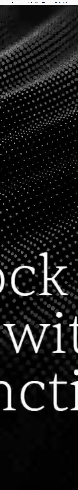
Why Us (32, 2)
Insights (43, 2)
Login (56, 2)
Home (28, 2)
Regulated (36, 2)
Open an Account (63, 2)
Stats (40, 2)
